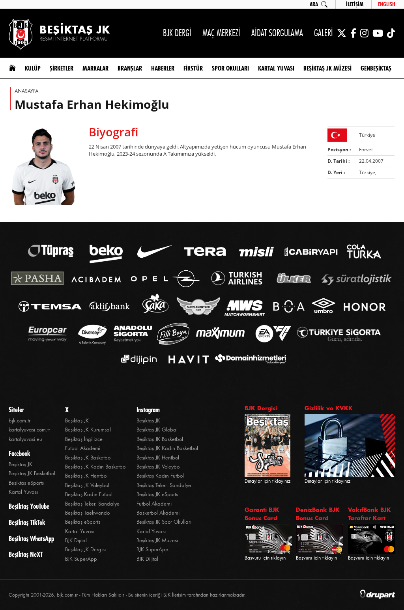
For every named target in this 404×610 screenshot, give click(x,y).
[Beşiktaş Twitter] (341, 33)
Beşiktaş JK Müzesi (157, 540)
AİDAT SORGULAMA (277, 33)
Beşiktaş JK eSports (157, 494)
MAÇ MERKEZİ (221, 33)
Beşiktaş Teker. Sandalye (92, 503)
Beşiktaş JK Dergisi (85, 549)
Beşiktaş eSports (26, 483)
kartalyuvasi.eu (25, 439)
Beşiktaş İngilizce (84, 439)
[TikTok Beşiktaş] (391, 33)
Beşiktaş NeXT (26, 554)
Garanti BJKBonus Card (262, 514)
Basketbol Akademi (158, 513)
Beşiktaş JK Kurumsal (88, 429)
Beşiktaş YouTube (29, 506)
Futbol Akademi (82, 448)
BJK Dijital (76, 540)
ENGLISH (386, 4)
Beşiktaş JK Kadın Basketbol (96, 466)
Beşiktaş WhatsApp (31, 538)
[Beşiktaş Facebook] (353, 33)
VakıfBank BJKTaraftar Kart (369, 514)
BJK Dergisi (261, 408)
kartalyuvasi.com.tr (29, 429)
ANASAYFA (26, 91)
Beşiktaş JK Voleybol (87, 485)
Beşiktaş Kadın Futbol (88, 494)
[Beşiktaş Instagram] (364, 33)
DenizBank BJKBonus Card (318, 514)
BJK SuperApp (81, 559)
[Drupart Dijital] (377, 595)
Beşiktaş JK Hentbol (86, 475)
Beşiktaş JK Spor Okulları (164, 522)
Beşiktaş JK (20, 464)
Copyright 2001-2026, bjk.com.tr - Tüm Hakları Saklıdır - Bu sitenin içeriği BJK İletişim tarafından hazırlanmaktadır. (127, 595)
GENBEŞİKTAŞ (376, 68)
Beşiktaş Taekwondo (87, 513)
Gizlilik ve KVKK (329, 408)
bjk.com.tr (19, 420)
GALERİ (323, 33)
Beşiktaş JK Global (157, 429)
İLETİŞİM (354, 4)
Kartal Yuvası (23, 492)
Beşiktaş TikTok (27, 522)
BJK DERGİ (177, 33)
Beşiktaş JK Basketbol (32, 473)
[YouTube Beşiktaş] (377, 33)
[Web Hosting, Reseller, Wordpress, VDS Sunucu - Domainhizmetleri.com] (248, 359)
